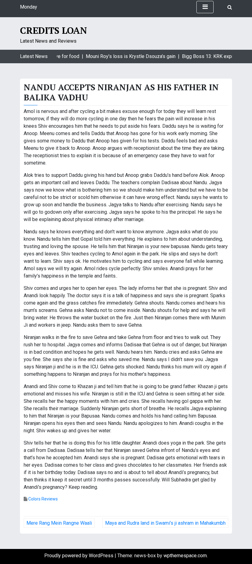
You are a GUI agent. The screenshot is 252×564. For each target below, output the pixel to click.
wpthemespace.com (185, 555)
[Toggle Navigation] (205, 7)
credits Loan (53, 30)
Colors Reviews (43, 498)
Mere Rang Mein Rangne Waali (59, 523)
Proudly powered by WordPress (79, 555)
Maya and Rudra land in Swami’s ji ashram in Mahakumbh (165, 523)
